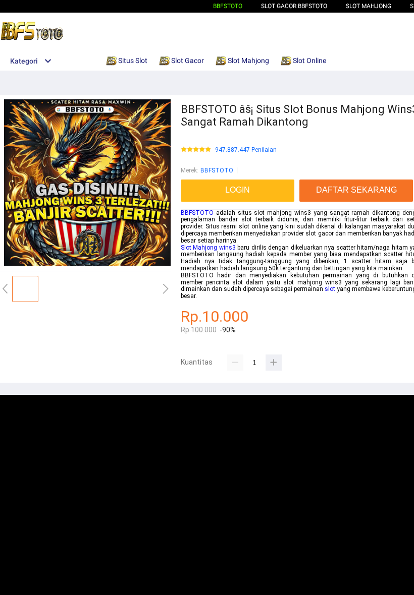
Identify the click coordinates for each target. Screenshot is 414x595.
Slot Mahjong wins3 (208, 247)
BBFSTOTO (227, 6)
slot (330, 288)
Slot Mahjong (368, 6)
